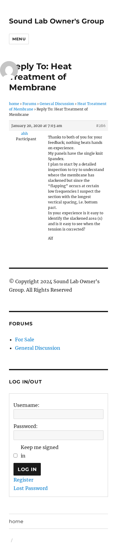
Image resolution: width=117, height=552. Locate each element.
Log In (27, 469)
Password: (26, 426)
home (14, 103)
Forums (29, 103)
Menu (19, 38)
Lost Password (31, 488)
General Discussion (57, 103)
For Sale (24, 339)
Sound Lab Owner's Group (56, 21)
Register (23, 480)
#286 (101, 125)
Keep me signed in (39, 451)
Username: (27, 405)
